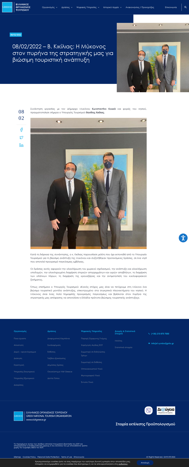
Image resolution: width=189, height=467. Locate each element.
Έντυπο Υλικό (87, 382)
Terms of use (66, 457)
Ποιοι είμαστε (20, 338)
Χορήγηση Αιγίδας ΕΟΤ (92, 345)
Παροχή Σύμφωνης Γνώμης (94, 338)
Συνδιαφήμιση (54, 345)
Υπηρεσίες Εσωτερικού (24, 371)
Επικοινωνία (79, 457)
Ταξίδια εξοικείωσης (56, 358)
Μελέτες (118, 340)
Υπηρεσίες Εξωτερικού (24, 378)
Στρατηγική (19, 365)
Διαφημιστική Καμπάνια (58, 338)
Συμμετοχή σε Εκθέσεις (91, 362)
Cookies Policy (29, 457)
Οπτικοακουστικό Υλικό (91, 368)
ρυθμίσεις (123, 464)
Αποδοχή (145, 462)
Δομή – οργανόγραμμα (25, 351)
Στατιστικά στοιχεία (123, 347)
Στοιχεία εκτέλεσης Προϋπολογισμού (145, 424)
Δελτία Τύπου (53, 378)
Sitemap (17, 457)
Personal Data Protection (48, 457)
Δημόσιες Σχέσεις (55, 365)
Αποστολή (19, 345)
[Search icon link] (185, 7)
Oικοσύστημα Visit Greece (59, 371)
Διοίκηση (18, 358)
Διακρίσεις (18, 385)
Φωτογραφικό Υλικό (90, 375)
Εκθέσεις (51, 351)
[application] (56, 7)
